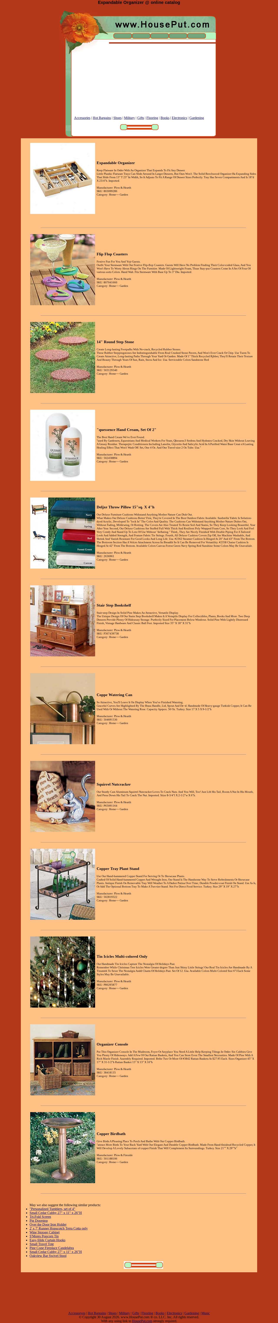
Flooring (152, 118)
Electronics (179, 118)
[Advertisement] (139, 85)
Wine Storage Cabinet (45, 1232)
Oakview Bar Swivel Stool (48, 1256)
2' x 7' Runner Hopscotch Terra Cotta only (59, 1228)
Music (205, 1313)
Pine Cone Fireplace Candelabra (52, 1248)
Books (165, 118)
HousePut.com (142, 1321)
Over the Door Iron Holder (48, 1224)
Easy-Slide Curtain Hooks (47, 1240)
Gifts (140, 118)
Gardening (196, 118)
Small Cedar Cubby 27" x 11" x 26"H (56, 1213)
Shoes (117, 118)
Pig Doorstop (39, 1220)
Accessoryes (76, 1313)
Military (129, 118)
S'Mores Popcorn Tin (44, 1236)
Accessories (82, 118)
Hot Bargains (102, 118)
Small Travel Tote (42, 1244)
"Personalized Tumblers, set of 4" (52, 1209)
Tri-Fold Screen (40, 1217)
